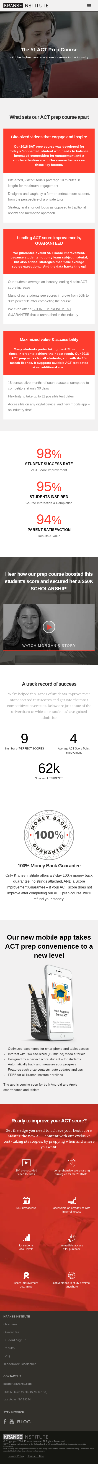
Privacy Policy (16, 1456)
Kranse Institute (32, 1441)
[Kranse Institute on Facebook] (4, 1422)
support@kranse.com (17, 1383)
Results (9, 1348)
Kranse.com (8, 1446)
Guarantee (11, 1332)
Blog (24, 1421)
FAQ (6, 1356)
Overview (10, 1324)
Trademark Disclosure (19, 1364)
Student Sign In (14, 1340)
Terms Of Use (36, 1456)
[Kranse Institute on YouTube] (12, 1422)
